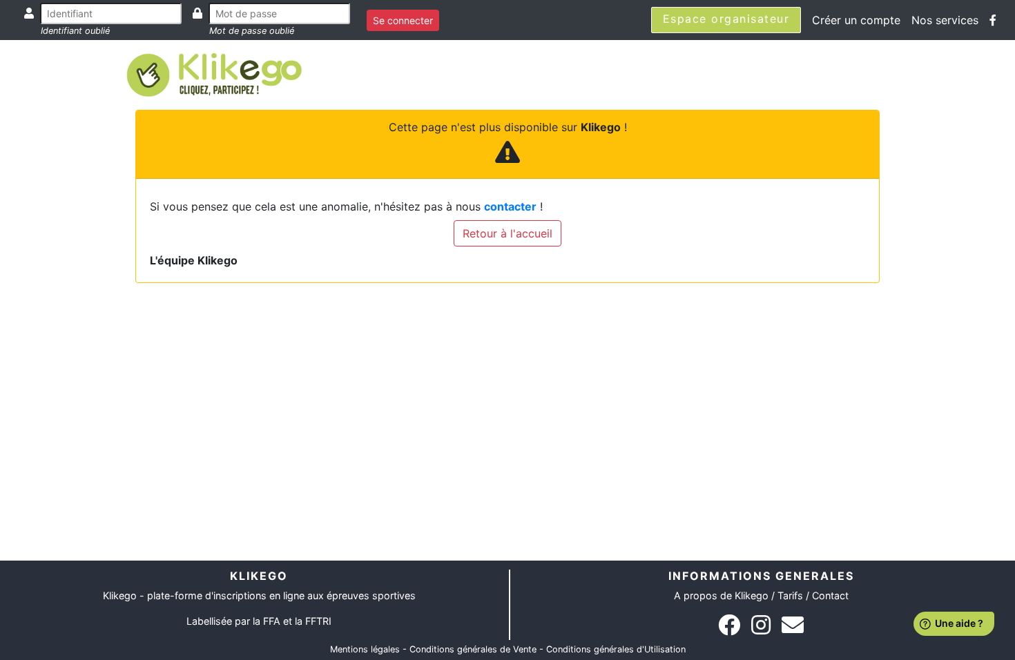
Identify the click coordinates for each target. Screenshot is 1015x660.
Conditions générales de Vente (472, 649)
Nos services (944, 20)
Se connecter (403, 20)
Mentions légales (365, 649)
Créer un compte (856, 20)
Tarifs (790, 595)
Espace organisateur (726, 19)
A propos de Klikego (721, 595)
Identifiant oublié (75, 31)
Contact (830, 595)
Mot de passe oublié (251, 31)
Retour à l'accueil (507, 233)
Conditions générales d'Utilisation (616, 649)
